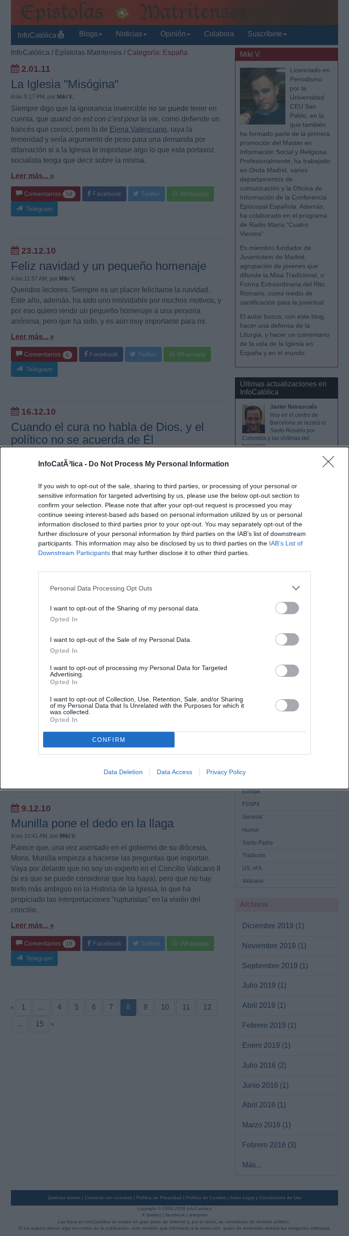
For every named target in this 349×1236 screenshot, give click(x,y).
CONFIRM (109, 739)
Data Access (174, 772)
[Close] (331, 464)
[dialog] (174, 618)
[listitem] (174, 588)
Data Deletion (123, 772)
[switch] (287, 608)
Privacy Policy (226, 772)
